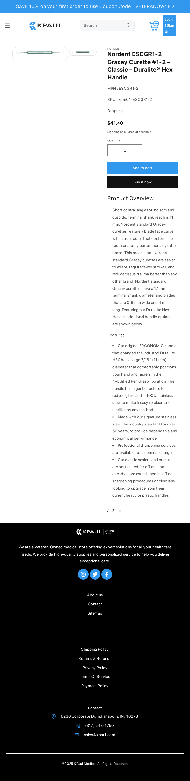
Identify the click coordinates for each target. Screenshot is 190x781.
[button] (7, 25)
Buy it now (142, 182)
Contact (95, 604)
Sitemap (95, 613)
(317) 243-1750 (99, 725)
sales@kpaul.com (99, 734)
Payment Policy (94, 685)
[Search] (128, 25)
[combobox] (107, 25)
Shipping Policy (95, 649)
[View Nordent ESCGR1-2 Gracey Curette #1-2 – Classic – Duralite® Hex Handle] (83, 52)
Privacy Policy (95, 667)
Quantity (113, 140)
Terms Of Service (95, 676)
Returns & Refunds (94, 658)
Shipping (113, 132)
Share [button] (116, 511)
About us (95, 595)
